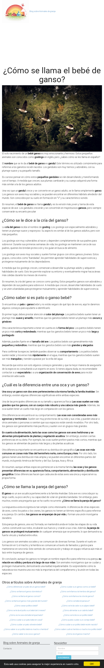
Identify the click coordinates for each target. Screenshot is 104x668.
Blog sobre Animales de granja (43, 11)
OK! (92, 663)
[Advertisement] (52, 43)
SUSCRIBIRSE (63, 658)
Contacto (7, 648)
